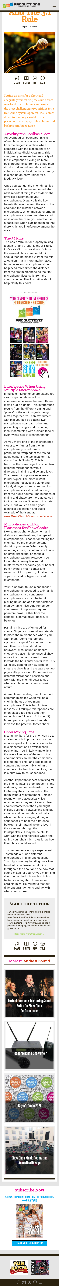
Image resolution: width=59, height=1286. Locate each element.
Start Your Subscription (29, 1243)
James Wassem (31, 26)
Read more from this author (28, 934)
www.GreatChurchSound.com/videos (28, 516)
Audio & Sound (36, 960)
